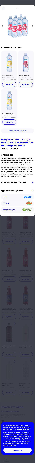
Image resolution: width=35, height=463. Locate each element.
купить (9, 84)
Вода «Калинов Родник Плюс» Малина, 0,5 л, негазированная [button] (25, 76)
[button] (9, 62)
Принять (17, 450)
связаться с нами (17, 131)
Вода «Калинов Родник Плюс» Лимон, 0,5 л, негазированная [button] (8, 114)
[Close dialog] (3, 8)
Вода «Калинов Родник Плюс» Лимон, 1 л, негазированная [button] (8, 76)
